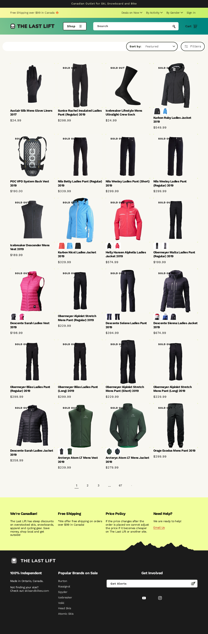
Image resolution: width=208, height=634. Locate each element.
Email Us (159, 527)
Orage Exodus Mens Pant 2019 (174, 450)
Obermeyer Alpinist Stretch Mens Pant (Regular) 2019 (77, 318)
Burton (62, 581)
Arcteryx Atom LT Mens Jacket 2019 (127, 460)
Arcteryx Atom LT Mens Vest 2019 (78, 460)
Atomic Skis (65, 613)
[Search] (174, 26)
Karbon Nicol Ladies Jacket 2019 (77, 254)
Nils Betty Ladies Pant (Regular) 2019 (80, 183)
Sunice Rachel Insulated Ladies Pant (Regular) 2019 (80, 113)
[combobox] (136, 26)
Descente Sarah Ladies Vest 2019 (29, 325)
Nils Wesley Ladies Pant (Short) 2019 (128, 183)
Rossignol (64, 586)
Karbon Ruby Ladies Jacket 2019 (172, 120)
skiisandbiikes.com (37, 590)
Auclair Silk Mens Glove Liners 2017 (31, 113)
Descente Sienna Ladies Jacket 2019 (175, 325)
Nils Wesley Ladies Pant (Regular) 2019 (170, 183)
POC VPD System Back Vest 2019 (29, 183)
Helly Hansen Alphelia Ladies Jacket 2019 (126, 254)
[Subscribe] (193, 583)
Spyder (62, 592)
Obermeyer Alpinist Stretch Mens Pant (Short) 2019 (125, 389)
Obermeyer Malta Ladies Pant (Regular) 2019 (174, 254)
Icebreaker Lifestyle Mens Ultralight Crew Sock (124, 113)
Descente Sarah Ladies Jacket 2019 (31, 452)
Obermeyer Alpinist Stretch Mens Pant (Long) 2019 (172, 389)
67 (120, 485)
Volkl (61, 603)
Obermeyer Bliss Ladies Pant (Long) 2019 (78, 389)
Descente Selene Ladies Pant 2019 (126, 325)
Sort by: (135, 46)
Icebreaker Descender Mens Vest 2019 (30, 247)
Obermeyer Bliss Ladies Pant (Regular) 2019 (30, 389)
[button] (131, 12)
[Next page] (131, 485)
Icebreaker (65, 597)
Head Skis (64, 608)
